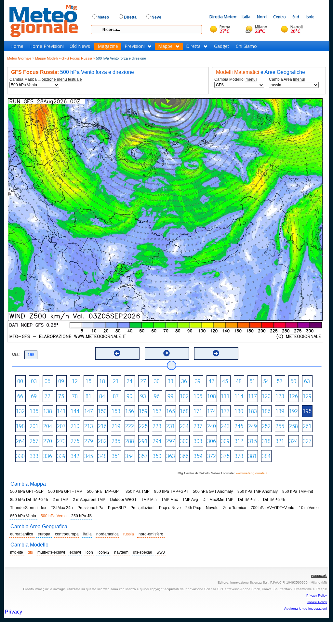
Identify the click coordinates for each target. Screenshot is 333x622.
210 (75, 426)
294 (157, 441)
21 (116, 381)
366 (184, 456)
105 (197, 396)
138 (47, 411)
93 (143, 396)
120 (266, 396)
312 (238, 441)
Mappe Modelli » (47, 58)
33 (170, 381)
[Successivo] (215, 353)
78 (75, 396)
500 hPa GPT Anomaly (213, 491)
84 (102, 396)
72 (47, 396)
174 (211, 411)
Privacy (13, 612)
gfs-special (142, 552)
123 (279, 396)
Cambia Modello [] (235, 79)
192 (293, 411)
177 (225, 411)
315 (252, 441)
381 (252, 456)
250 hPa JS (81, 516)
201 (34, 426)
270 (47, 441)
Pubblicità (319, 576)
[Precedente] (117, 353)
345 (88, 456)
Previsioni (135, 46)
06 (47, 381)
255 (279, 426)
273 (61, 441)
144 (75, 411)
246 (238, 426)
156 (129, 411)
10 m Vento (309, 507)
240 (211, 426)
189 (279, 411)
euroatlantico (21, 534)
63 (307, 381)
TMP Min (149, 499)
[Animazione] (166, 353)
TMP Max (169, 499)
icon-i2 (104, 552)
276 (75, 441)
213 (88, 426)
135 (34, 411)
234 (184, 426)
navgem (121, 552)
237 (197, 426)
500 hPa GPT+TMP (65, 491)
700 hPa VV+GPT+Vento (272, 507)
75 (61, 396)
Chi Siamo (246, 46)
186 (266, 411)
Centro (279, 17)
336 (47, 456)
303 (197, 441)
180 (238, 411)
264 (20, 441)
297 (170, 441)
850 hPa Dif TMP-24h (29, 499)
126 (293, 396)
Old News (80, 46)
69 (34, 396)
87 (116, 396)
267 (34, 441)
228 (157, 426)
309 (225, 441)
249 (252, 426)
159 (143, 411)
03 (34, 381)
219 (116, 426)
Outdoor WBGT (123, 499)
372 (211, 456)
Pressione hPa (90, 507)
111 (225, 396)
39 (198, 381)
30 (157, 381)
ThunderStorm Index (28, 507)
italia (87, 534)
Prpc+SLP (117, 507)
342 (75, 456)
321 (279, 441)
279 (88, 441)
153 (116, 411)
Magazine (108, 46)
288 (129, 441)
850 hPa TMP (138, 491)
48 (239, 381)
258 (293, 426)
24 (129, 381)
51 (252, 381)
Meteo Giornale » (20, 58)
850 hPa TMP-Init (297, 491)
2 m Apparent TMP (89, 499)
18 (102, 381)
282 (102, 441)
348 (102, 456)
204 (47, 426)
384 (266, 456)
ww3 (161, 552)
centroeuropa (67, 534)
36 (184, 381)
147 (88, 411)
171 (197, 411)
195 (307, 411)
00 (20, 381)
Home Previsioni (46, 46)
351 (116, 456)
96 (157, 396)
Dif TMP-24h (274, 499)
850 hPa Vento (23, 516)
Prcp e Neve (170, 507)
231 (170, 426)
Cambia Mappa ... (45, 79)
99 (170, 396)
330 (20, 456)
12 (75, 381)
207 (61, 426)
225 (143, 426)
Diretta (193, 46)
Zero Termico (234, 507)
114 (238, 396)
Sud (295, 17)
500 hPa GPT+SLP (27, 491)
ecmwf (75, 552)
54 (266, 381)
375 (225, 456)
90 (129, 396)
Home (16, 46)
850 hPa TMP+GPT (171, 491)
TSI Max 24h (62, 507)
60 (293, 381)
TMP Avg (190, 499)
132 (20, 411)
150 (102, 411)
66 (20, 396)
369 (197, 456)
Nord (262, 17)
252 (266, 426)
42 (211, 381)
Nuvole (212, 507)
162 (157, 411)
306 (211, 441)
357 (143, 456)
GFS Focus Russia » (78, 58)
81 (88, 396)
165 (170, 411)
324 (293, 441)
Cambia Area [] (287, 79)
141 (61, 411)
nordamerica (107, 534)
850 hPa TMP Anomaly (257, 491)
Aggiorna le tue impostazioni (305, 608)
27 (143, 381)
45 (225, 381)
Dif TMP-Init (248, 499)
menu (251, 79)
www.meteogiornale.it (251, 473)
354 (129, 456)
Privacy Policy (316, 595)
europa (44, 534)
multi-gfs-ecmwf (51, 552)
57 (280, 381)
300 (184, 441)
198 (20, 426)
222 (129, 426)
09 (61, 381)
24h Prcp (193, 507)
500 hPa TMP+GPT (104, 491)
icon (89, 552)
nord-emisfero (151, 534)
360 (157, 456)
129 (307, 396)
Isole (310, 17)
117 (252, 396)
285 (116, 441)
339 (61, 456)
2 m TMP (60, 499)
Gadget (221, 46)
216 (102, 426)
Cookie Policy (317, 602)
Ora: (16, 354)
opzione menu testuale (62, 79)
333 (34, 456)
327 (307, 441)
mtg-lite (16, 552)
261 (307, 426)
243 (225, 426)
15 (88, 381)
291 (143, 441)
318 (266, 441)
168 (184, 411)
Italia (246, 17)
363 (170, 456)
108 (211, 396)
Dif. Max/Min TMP (218, 499)
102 (184, 396)
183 (252, 411)
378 (238, 456)
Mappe (165, 46)
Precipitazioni (142, 507)
